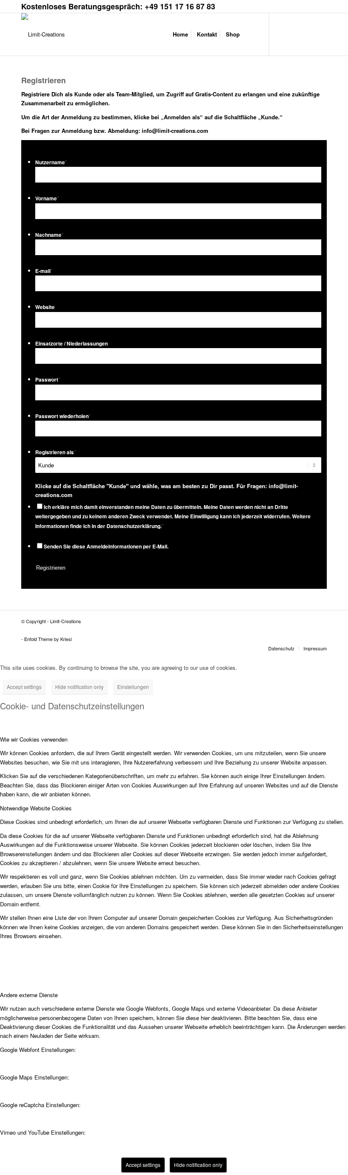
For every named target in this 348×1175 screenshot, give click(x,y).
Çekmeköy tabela (103, 628)
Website (45, 307)
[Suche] (251, 34)
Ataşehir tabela (54, 628)
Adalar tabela (31, 628)
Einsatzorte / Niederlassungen (71, 343)
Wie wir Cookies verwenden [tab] (33, 739)
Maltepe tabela (173, 628)
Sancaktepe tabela (222, 628)
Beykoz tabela (78, 628)
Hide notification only (79, 686)
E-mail (44, 271)
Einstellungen (133, 686)
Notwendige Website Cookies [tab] (36, 808)
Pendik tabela (196, 628)
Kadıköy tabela (129, 628)
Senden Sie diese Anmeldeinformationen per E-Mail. (106, 546)
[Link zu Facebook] (282, 34)
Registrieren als (55, 452)
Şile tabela (273, 628)
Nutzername (51, 162)
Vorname (47, 198)
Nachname (49, 235)
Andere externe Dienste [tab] (29, 995)
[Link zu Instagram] (295, 34)
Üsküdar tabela (59, 632)
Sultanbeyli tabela (250, 628)
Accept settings (24, 686)
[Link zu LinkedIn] (307, 34)
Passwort (47, 379)
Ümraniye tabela (34, 632)
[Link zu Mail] (320, 34)
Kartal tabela (151, 628)
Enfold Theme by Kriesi (48, 638)
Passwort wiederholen (63, 416)
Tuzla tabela (292, 628)
